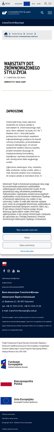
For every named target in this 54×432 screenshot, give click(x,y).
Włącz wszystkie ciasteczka (27, 229)
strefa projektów (18, 4)
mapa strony (7, 283)
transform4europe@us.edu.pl (23, 310)
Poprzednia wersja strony (10, 418)
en (49, 3)
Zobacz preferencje (27, 245)
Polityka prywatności (8, 414)
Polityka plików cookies (27, 251)
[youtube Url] (13, 271)
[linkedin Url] (18, 271)
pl (46, 3)
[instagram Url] (8, 271)
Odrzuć (27, 237)
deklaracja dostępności (11, 278)
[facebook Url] (4, 271)
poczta (33, 4)
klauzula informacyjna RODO (13, 287)
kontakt (39, 4)
